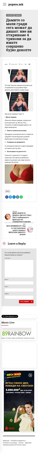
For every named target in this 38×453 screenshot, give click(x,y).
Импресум (6, 440)
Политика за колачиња (10, 443)
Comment (8, 258)
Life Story (10, 15)
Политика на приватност (18, 440)
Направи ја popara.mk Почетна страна (14, 445)
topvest (7, 191)
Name (7, 279)
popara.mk (15, 4)
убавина (18, 15)
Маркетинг (28, 443)
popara (6, 64)
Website (7, 293)
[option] (19, 75)
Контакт (21, 443)
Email (6, 286)
